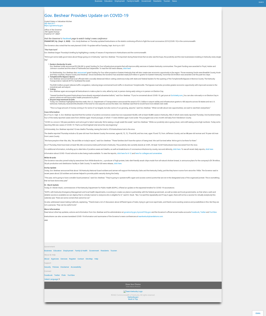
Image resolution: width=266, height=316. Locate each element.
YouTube (213, 212)
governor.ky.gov (130, 212)
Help (96, 259)
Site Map (89, 259)
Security (47, 267)
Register (72, 259)
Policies (56, 267)
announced (81, 73)
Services (64, 259)
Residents (105, 251)
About (46, 259)
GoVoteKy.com (177, 95)
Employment (68, 251)
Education (57, 251)
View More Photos (133, 287)
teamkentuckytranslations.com (150, 216)
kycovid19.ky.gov (144, 212)
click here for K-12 (124, 153)
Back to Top (133, 299)
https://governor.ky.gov (53, 26)
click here (127, 68)
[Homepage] (13, 6)
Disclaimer (65, 267)
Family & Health (81, 251)
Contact (81, 259)
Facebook (195, 212)
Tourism (114, 251)
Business (48, 251)
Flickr (64, 275)
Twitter (203, 212)
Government (94, 251)
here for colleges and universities (148, 153)
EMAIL (258, 313)
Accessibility (76, 267)
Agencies (55, 259)
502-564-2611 (49, 23)
